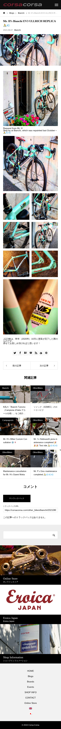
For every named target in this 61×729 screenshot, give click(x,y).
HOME (30, 671)
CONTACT (30, 698)
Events (30, 687)
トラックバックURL (11, 506)
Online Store (30, 703)
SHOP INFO (31, 692)
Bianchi (17, 30)
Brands (30, 681)
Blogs (30, 676)
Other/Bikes (38, 388)
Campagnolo (7, 420)
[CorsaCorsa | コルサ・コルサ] (22, 4)
